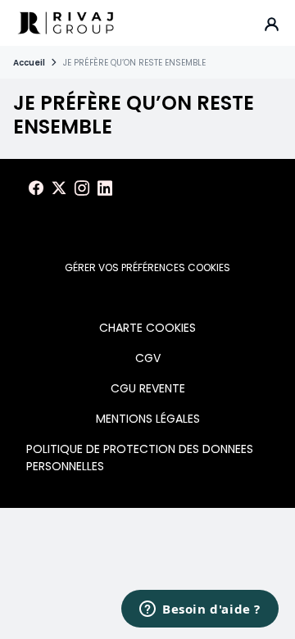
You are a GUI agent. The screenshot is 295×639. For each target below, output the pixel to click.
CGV (148, 358)
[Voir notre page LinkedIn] (105, 188)
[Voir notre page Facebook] (36, 188)
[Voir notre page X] (59, 188)
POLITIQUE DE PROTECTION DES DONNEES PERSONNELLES (139, 457)
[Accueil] (65, 23)
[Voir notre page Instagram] (82, 188)
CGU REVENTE (148, 388)
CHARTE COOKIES (147, 328)
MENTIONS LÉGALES (148, 418)
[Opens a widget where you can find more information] (200, 610)
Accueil (29, 63)
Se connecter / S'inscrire (271, 23)
